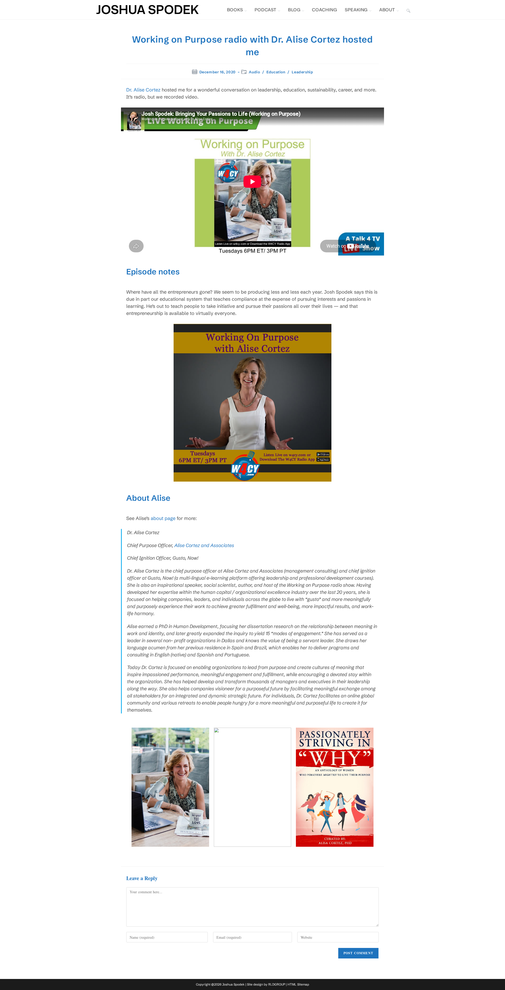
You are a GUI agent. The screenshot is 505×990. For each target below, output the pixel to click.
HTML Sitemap (298, 984)
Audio (254, 72)
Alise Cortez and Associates (204, 545)
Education (275, 72)
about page (163, 518)
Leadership (302, 72)
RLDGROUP (276, 984)
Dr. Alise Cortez (143, 90)
